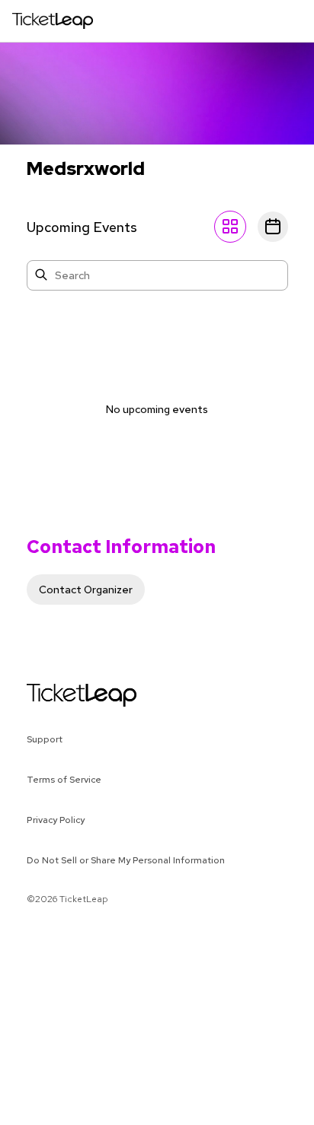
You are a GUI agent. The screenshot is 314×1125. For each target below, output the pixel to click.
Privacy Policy (56, 820)
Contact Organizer (86, 589)
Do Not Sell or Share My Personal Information (126, 860)
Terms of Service (64, 780)
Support (44, 739)
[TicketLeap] (62, 695)
